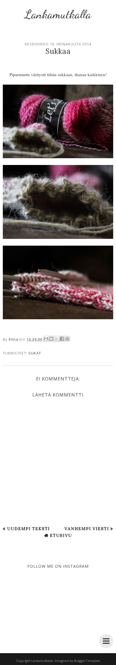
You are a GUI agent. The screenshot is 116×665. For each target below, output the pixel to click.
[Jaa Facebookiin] (62, 339)
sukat (34, 353)
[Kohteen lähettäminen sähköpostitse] (46, 339)
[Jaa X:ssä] (56, 339)
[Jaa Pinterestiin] (67, 339)
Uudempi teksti (28, 528)
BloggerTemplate (87, 661)
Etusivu (61, 535)
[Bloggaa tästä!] (51, 339)
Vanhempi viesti (86, 528)
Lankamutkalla (58, 14)
